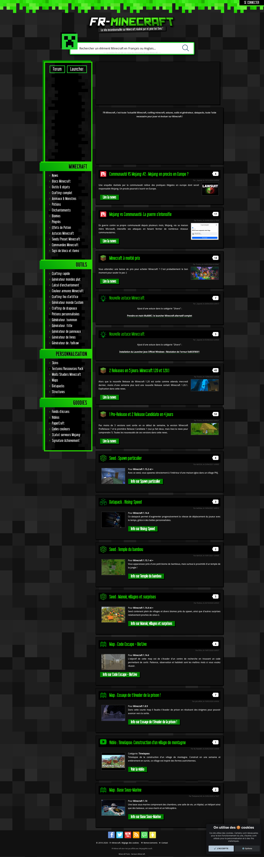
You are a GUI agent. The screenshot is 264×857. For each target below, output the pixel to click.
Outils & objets (61, 187)
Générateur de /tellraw (65, 343)
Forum (57, 69)
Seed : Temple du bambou (126, 549)
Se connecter (251, 3)
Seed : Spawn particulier (125, 458)
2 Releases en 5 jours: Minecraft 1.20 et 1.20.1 (139, 370)
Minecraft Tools (124, 854)
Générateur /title (62, 326)
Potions (56, 205)
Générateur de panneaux (66, 332)
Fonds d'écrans (60, 412)
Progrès (56, 222)
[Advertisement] (68, 117)
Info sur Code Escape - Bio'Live (120, 674)
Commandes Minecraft (65, 245)
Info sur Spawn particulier (145, 481)
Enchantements (61, 210)
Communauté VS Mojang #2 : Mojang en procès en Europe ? (149, 174)
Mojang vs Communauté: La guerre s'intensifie (140, 214)
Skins (55, 363)
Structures (58, 392)
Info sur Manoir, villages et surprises (151, 623)
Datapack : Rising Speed (125, 502)
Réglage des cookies (130, 842)
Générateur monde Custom (67, 303)
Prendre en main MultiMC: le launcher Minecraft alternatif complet (159, 315)
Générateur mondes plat (66, 279)
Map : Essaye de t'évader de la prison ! (135, 695)
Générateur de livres (64, 337)
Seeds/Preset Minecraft (66, 239)
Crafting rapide (61, 274)
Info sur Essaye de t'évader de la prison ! (154, 722)
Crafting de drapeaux (64, 308)
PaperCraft (58, 423)
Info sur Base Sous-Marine (146, 817)
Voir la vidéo (137, 769)
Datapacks (58, 386)
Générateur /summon (64, 320)
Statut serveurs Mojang (66, 435)
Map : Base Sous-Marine (125, 790)
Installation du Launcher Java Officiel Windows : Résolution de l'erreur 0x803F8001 (159, 351)
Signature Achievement (66, 441)
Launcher (77, 69)
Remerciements (150, 842)
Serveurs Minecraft (138, 854)
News (55, 176)
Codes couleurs (61, 429)
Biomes (56, 216)
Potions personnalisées (65, 314)
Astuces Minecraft (63, 233)
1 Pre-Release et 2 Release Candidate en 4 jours (141, 414)
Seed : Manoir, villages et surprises (132, 597)
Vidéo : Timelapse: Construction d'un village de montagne (147, 742)
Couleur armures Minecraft (68, 291)
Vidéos (55, 418)
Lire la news (109, 197)
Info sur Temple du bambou (146, 576)
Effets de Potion (61, 228)
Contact (164, 842)
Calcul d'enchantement (65, 285)
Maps (55, 380)
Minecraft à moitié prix (124, 258)
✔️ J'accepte (221, 848)
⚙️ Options (247, 848)
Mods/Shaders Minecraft (66, 375)
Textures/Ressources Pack (67, 369)
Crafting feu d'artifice (65, 297)
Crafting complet (62, 193)
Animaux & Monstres (64, 199)
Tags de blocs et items (65, 251)
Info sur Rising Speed (143, 529)
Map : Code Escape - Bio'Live (128, 644)
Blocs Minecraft (61, 181)
